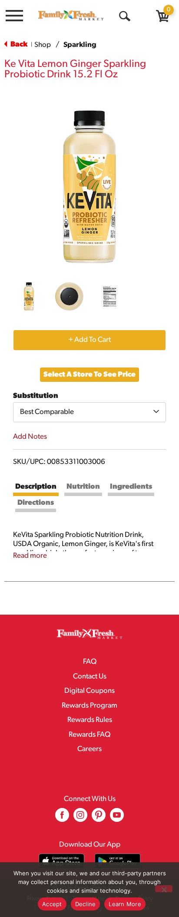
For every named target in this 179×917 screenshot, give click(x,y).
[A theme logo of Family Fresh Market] (70, 15)
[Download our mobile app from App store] (61, 861)
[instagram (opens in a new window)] (80, 818)
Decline (85, 903)
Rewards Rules (89, 720)
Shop (42, 45)
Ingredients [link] (131, 486)
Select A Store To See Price (89, 374)
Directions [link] (35, 503)
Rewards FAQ (89, 734)
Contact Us (89, 676)
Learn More (125, 903)
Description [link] (35, 486)
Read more (30, 555)
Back (18, 44)
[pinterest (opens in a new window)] (99, 818)
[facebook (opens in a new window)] (62, 818)
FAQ (89, 661)
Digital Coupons (89, 691)
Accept (52, 903)
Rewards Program (89, 705)
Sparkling (79, 45)
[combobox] (89, 412)
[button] (29, 296)
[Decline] (163, 888)
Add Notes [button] (30, 436)
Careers (89, 749)
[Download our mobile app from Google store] (117, 861)
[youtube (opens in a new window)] (117, 818)
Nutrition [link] (83, 486)
